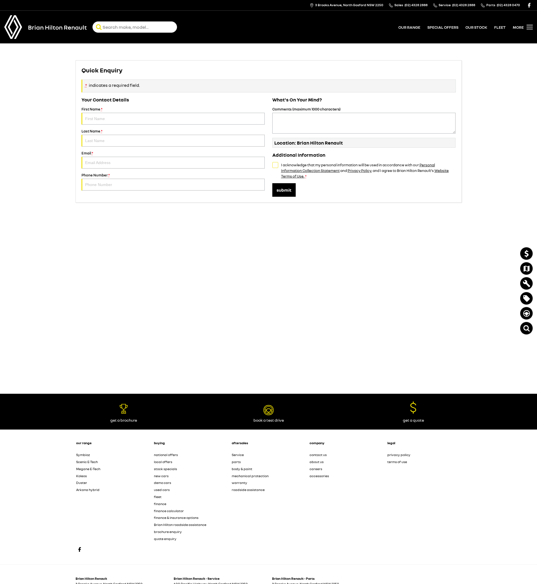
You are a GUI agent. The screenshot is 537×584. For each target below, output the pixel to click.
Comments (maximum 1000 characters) (306, 109)
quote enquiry (165, 539)
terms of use (397, 462)
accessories (319, 476)
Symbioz (83, 455)
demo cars (162, 483)
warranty (239, 483)
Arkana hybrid (88, 490)
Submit (284, 190)
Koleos (81, 476)
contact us (318, 455)
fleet (500, 27)
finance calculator (169, 511)
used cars (162, 490)
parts (236, 462)
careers (316, 469)
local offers (163, 462)
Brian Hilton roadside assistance (180, 525)
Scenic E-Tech (87, 462)
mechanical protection (250, 476)
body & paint (242, 469)
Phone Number (95, 175)
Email (87, 153)
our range (409, 27)
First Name (92, 109)
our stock (476, 27)
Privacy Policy (359, 170)
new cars (161, 476)
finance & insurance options (176, 518)
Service (238, 455)
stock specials (165, 469)
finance (160, 504)
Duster (81, 483)
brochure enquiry (168, 532)
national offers (166, 455)
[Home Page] (13, 27)
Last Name (92, 131)
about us (317, 462)
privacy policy (398, 455)
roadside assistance (248, 490)
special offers (442, 27)
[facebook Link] (529, 5)
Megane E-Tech (88, 469)
